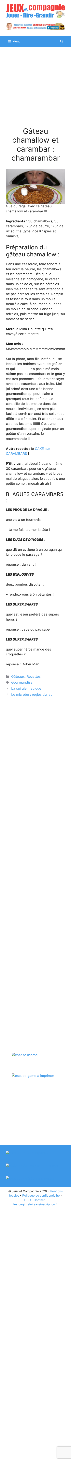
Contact (39, 1200)
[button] (61, 41)
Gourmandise (22, 682)
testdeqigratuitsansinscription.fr (35, 1204)
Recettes (34, 676)
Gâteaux (18, 676)
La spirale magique (26, 688)
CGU (27, 1200)
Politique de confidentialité (41, 1195)
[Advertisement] (35, 90)
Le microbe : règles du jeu (31, 694)
